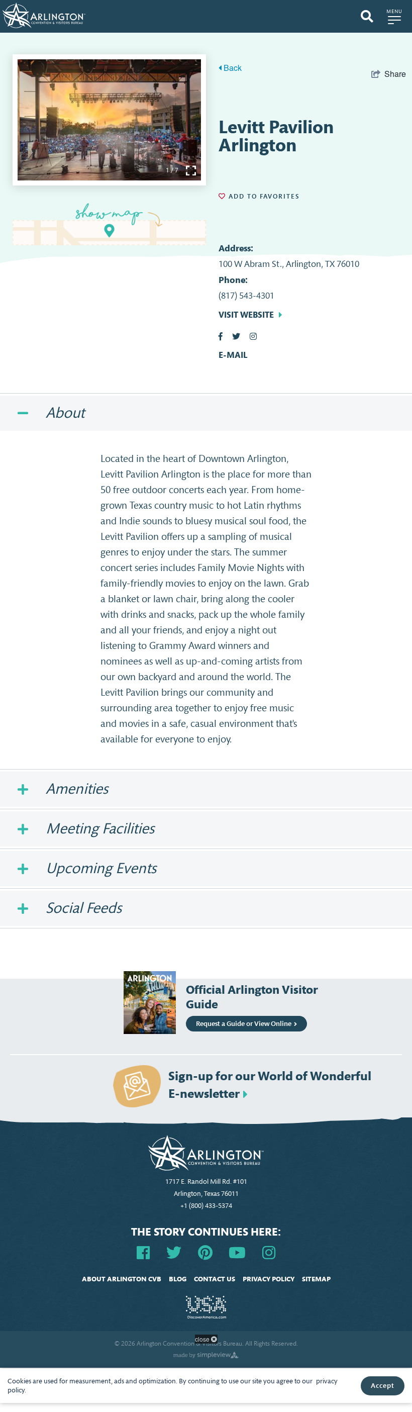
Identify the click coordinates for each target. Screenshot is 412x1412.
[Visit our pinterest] (205, 1252)
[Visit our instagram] (268, 1252)
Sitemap (316, 1279)
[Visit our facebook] (143, 1252)
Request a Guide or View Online (243, 1023)
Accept (382, 1385)
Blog (177, 1279)
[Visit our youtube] (237, 1252)
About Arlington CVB (121, 1279)
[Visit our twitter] (173, 1252)
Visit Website (246, 314)
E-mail (233, 355)
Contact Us (214, 1279)
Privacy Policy (268, 1279)
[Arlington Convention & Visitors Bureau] (44, 14)
